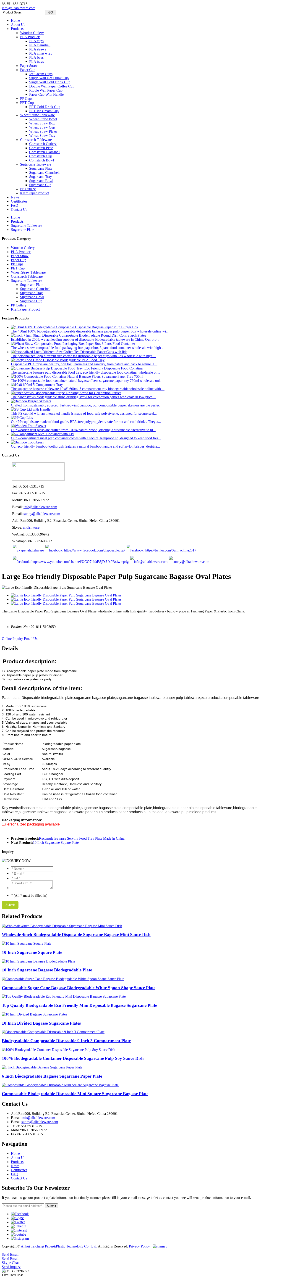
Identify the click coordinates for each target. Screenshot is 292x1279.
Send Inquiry (11, 1267)
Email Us (30, 639)
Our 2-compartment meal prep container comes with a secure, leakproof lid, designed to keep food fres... (86, 438)
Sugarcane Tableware (35, 164)
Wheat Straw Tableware (37, 115)
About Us (18, 24)
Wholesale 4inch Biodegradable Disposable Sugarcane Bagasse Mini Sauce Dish (76, 934)
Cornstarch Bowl (41, 160)
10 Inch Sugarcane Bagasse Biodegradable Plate (47, 970)
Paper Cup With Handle (46, 94)
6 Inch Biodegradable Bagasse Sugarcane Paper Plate (52, 1076)
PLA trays (36, 61)
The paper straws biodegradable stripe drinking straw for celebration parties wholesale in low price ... (83, 397)
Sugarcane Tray (40, 177)
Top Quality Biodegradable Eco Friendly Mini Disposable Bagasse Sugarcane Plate (79, 1005)
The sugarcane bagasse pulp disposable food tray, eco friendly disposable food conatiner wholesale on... (85, 372)
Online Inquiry (12, 639)
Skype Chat (10, 1263)
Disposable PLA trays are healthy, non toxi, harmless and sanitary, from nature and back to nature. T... (84, 364)
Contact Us (19, 209)
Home (15, 20)
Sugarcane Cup (40, 185)
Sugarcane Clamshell (44, 172)
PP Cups (26, 98)
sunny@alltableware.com (41, 514)
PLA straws (37, 49)
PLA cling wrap (40, 53)
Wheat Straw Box (42, 123)
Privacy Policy (139, 1246)
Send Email (10, 1254)
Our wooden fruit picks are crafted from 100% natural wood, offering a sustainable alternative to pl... (83, 430)
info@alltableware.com (18, 8)
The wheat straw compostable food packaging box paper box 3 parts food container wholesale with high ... (87, 348)
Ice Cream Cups (40, 74)
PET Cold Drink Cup (44, 107)
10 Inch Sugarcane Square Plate (56, 842)
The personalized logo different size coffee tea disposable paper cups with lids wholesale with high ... (83, 356)
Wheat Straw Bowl (43, 119)
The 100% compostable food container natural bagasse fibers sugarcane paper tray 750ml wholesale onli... (87, 380)
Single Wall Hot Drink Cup (49, 78)
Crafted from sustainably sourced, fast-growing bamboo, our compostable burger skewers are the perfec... (86, 405)
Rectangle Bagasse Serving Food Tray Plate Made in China (82, 838)
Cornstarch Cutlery (43, 144)
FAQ (14, 205)
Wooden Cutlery (32, 33)
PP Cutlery (28, 189)
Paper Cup (27, 70)
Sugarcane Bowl (41, 181)
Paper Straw (29, 66)
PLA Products (30, 37)
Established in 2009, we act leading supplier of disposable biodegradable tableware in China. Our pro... (85, 339)
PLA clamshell (39, 45)
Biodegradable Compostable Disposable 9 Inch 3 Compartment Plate (66, 1040)
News (15, 197)
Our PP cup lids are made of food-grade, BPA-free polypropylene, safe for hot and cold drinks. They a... (86, 422)
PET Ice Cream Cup (44, 111)
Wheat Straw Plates (43, 131)
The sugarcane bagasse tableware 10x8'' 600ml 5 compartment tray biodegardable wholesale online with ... (87, 389)
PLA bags (36, 57)
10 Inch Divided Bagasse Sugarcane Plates (41, 1023)
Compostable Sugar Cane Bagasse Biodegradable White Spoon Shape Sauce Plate (78, 987)
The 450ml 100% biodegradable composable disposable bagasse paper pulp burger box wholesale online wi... (90, 331)
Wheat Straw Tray (42, 135)
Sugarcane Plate (40, 168)
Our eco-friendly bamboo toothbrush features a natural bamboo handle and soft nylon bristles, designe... (85, 446)
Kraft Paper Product (34, 193)
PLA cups (36, 41)
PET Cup (27, 103)
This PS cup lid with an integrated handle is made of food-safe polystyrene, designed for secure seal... (84, 413)
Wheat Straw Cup (42, 127)
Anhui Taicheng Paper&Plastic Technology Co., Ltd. (59, 1246)
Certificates (19, 201)
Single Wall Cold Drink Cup (49, 82)
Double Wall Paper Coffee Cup (51, 86)
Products (17, 29)
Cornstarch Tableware (36, 140)
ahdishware (31, 527)
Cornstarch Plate (41, 148)
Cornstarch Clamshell (44, 152)
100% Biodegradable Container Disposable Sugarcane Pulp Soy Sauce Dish (73, 1058)
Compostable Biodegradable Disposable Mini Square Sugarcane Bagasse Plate (75, 1093)
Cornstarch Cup (40, 156)
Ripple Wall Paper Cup (46, 90)
